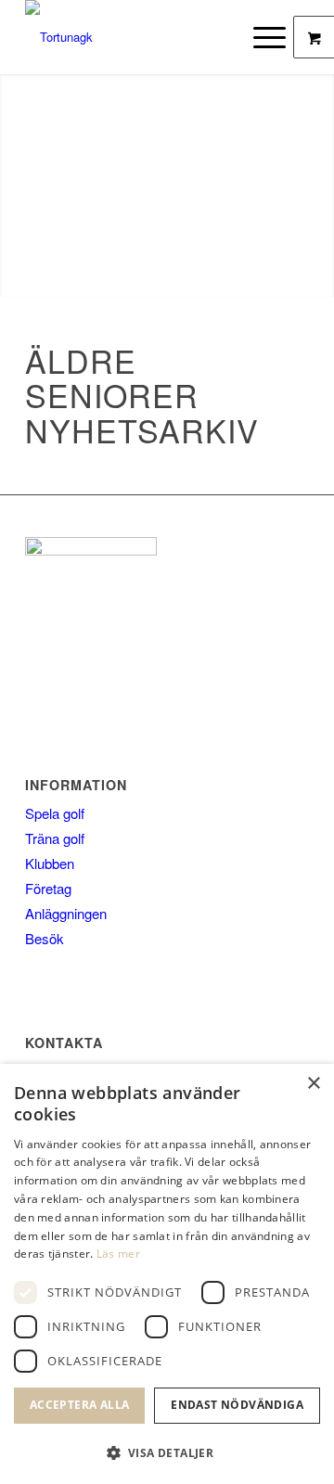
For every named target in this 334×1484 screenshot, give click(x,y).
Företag (48, 888)
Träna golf (54, 838)
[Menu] (260, 37)
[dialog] (167, 1274)
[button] (167, 1453)
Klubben (49, 863)
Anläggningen (66, 913)
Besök (44, 938)
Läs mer (118, 1253)
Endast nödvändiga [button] (237, 1405)
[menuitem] (272, 37)
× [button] (313, 1084)
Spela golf (54, 813)
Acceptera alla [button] (80, 1405)
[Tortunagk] (138, 37)
